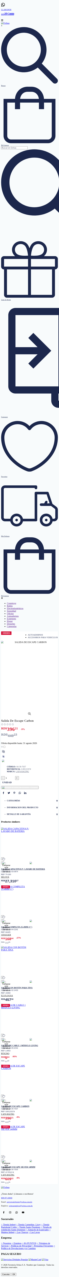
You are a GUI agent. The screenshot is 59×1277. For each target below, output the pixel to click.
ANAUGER (6, 935)
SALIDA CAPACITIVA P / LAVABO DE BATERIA (23, 869)
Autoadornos (13, 616)
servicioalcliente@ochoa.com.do (19, 1202)
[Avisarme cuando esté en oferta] (3, 756)
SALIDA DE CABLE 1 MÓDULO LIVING (19, 1045)
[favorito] (2, 858)
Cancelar (6, 1274)
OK (13, 1274)
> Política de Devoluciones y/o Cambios (28, 1247)
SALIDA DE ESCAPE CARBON (15, 1106)
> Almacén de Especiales (37, 1230)
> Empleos (16, 1243)
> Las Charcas (21, 1232)
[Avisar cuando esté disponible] (3, 761)
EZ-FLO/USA (7, 995)
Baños (10, 606)
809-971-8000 (6, 1198)
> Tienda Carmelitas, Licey (28, 1224)
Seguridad (11, 611)
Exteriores (11, 618)
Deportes (11, 624)
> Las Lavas (34, 1232)
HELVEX (5, 877)
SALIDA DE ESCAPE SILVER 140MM (18, 1167)
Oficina (10, 613)
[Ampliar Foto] (29, 714)
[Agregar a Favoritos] (3, 747)
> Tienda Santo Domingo (28, 1227)
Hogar (10, 621)
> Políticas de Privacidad (20, 1246)
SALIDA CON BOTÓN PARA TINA (17, 988)
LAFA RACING (22, 771)
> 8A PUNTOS (29, 1243)
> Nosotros (6, 1243)
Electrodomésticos (15, 608)
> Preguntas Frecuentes (42, 1246)
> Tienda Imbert (8, 1224)
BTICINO (5, 1053)
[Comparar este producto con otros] (3, 751)
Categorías (11, 626)
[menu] (2, 20)
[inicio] (5, 23)
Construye (11, 603)
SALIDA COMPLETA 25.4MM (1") (16, 927)
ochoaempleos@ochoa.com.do (21, 1206)
